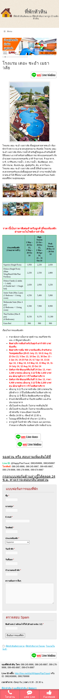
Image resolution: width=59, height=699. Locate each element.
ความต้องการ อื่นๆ (13, 581)
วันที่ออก (9, 559)
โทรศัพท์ (9, 528)
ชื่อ (7, 496)
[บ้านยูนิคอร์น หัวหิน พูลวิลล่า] (29, 46)
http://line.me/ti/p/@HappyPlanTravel (32, 673)
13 (27, 57)
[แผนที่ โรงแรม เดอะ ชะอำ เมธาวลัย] (37, 215)
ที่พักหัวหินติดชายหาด (15, 646)
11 (23, 57)
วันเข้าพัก (10, 549)
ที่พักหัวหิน (36, 11)
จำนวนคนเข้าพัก (13, 570)
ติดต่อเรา (33, 688)
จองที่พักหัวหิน (20, 688)
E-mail (9, 517)
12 (25, 57)
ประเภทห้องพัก (12, 538)
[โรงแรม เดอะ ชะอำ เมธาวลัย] (9, 197)
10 (21, 57)
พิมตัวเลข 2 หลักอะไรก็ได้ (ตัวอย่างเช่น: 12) (24, 624)
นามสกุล (9, 506)
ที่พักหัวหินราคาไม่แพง (35, 646)
